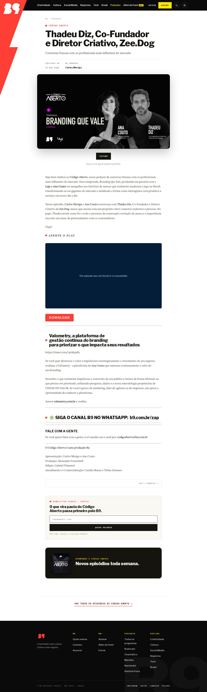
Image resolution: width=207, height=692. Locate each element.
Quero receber (103, 527)
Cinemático (130, 654)
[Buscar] (177, 5)
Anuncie (77, 650)
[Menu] (184, 5)
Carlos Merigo (73, 67)
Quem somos (80, 639)
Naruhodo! (130, 665)
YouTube (103, 156)
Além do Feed (130, 5)
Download (59, 317)
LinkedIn (154, 686)
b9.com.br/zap (144, 417)
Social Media (70, 5)
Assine (165, 5)
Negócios (85, 5)
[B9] (13, 5)
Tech (95, 5)
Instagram (132, 686)
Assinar (102, 639)
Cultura (57, 5)
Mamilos (129, 660)
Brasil (105, 5)
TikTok (143, 686)
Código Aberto (58, 25)
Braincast (129, 649)
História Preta (132, 671)
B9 (46, 19)
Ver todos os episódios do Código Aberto (103, 603)
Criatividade (43, 5)
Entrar (152, 5)
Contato (77, 644)
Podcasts (115, 5)
